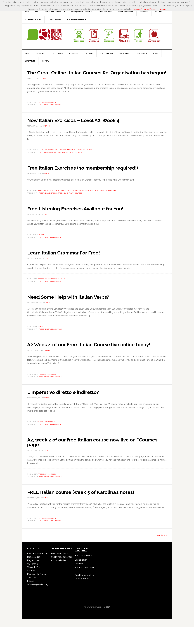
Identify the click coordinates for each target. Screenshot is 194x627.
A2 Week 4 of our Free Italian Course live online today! (88, 344)
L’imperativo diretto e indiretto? (63, 392)
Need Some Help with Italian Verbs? (68, 297)
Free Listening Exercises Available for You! (75, 208)
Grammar (60, 279)
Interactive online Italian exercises (62, 190)
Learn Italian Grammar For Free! (63, 253)
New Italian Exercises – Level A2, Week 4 (73, 120)
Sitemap (85, 578)
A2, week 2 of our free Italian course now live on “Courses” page (93, 442)
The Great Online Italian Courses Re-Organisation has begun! (96, 72)
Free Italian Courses (47, 102)
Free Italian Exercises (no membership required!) (82, 168)
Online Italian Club (44, 35)
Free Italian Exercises (48, 152)
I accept (162, 9)
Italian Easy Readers (84, 567)
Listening (42, 235)
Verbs (40, 326)
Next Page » (162, 535)
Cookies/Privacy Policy (144, 9)
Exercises (42, 190)
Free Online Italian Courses (50, 105)
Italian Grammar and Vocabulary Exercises (75, 150)
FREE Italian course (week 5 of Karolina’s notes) (80, 492)
